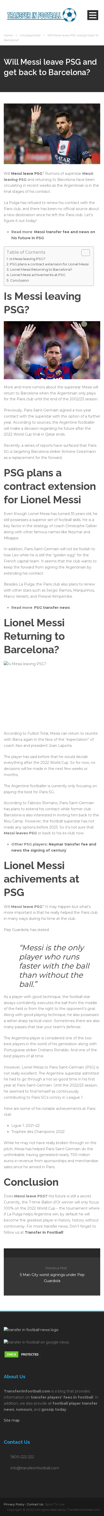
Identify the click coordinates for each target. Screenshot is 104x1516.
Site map (12, 1420)
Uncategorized (30, 35)
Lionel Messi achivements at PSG (37, 275)
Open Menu (92, 15)
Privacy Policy (14, 1504)
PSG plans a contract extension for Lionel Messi (49, 264)
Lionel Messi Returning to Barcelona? (41, 269)
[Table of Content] (85, 252)
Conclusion (19, 280)
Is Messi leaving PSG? (27, 259)
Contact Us (35, 1504)
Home (8, 35)
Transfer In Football (44, 1232)
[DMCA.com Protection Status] (23, 1354)
